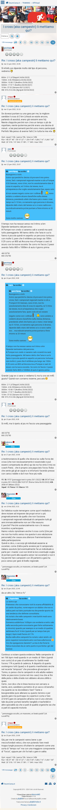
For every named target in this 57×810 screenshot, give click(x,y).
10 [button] (31, 42)
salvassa (8, 442)
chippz (10, 97)
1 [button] (24, 42)
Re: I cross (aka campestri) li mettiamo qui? (28, 60)
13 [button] (47, 42)
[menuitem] (50, 784)
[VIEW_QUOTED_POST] (28, 171)
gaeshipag (8, 48)
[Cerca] (12, 36)
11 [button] (37, 42)
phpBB (20, 799)
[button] (15, 42)
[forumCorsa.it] (28, 15)
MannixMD (36, 794)
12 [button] (42, 42)
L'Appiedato (10, 494)
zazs (10, 149)
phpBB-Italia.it (35, 802)
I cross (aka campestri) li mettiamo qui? (28, 28)
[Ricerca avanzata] (17, 36)
